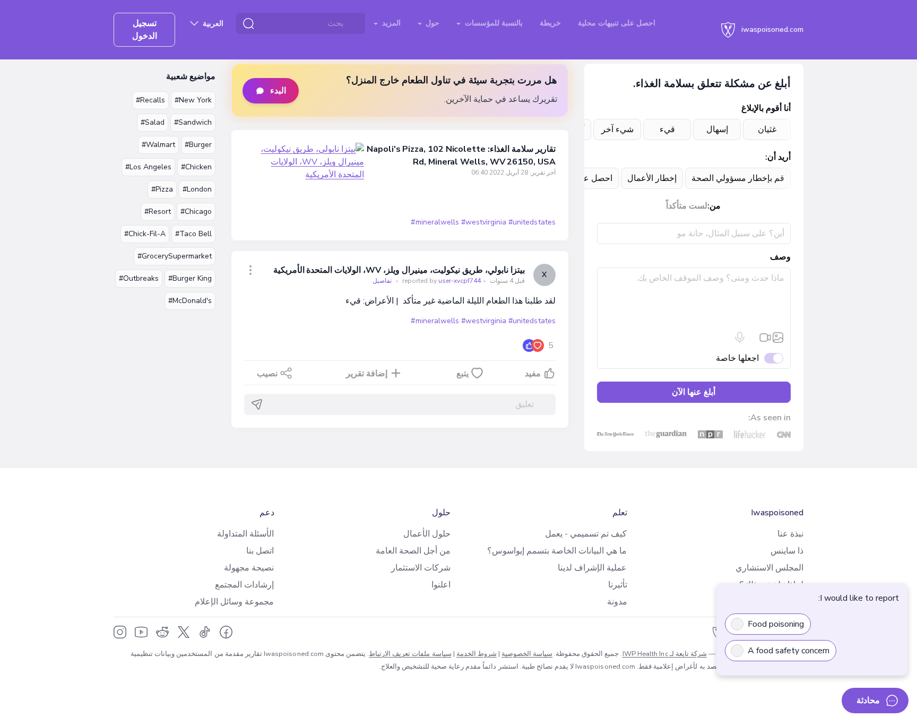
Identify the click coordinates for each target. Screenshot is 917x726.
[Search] (248, 23)
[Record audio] (739, 337)
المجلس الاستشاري (769, 568)
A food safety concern (788, 650)
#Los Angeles (148, 167)
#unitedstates (531, 222)
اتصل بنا (260, 551)
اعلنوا (441, 585)
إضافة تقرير (366, 373)
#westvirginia (483, 222)
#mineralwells (434, 222)
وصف (780, 257)
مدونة (617, 602)
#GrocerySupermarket (174, 256)
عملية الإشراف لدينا (592, 568)
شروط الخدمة (476, 654)
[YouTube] (141, 632)
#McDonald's (190, 301)
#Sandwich (193, 122)
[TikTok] (204, 632)
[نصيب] (250, 270)
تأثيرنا (617, 585)
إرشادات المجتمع (244, 585)
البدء (278, 91)
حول (431, 23)
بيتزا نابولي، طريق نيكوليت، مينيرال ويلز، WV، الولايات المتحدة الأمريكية (399, 270)
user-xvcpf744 (441, 280)
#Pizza (162, 189)
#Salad (153, 122)
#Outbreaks (139, 278)
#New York (193, 100)
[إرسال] (256, 404)
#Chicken (196, 167)
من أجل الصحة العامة (413, 551)
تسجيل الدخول (144, 30)
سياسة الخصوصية (526, 654)
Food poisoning (776, 624)
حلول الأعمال (427, 534)
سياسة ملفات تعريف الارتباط (410, 654)
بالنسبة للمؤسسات (493, 23)
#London (197, 189)
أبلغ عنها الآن (693, 392)
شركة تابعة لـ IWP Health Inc (664, 654)
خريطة (550, 23)
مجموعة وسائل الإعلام (234, 602)
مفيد (533, 373)
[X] (183, 632)
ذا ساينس (787, 551)
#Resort (157, 211)
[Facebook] (226, 632)
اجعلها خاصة (737, 358)
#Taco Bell (193, 234)
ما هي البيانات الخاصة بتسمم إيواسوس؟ (557, 551)
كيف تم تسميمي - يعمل (586, 534)
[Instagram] (120, 632)
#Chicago (196, 211)
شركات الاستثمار (421, 568)
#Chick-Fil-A (145, 234)
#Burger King (190, 278)
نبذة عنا (790, 534)
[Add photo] (778, 337)
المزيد (390, 23)
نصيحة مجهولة (249, 568)
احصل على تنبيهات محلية (616, 23)
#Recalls (150, 100)
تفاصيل (382, 280)
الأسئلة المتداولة (245, 534)
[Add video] (765, 337)
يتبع (462, 373)
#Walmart (158, 145)
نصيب (267, 373)
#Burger (198, 145)
